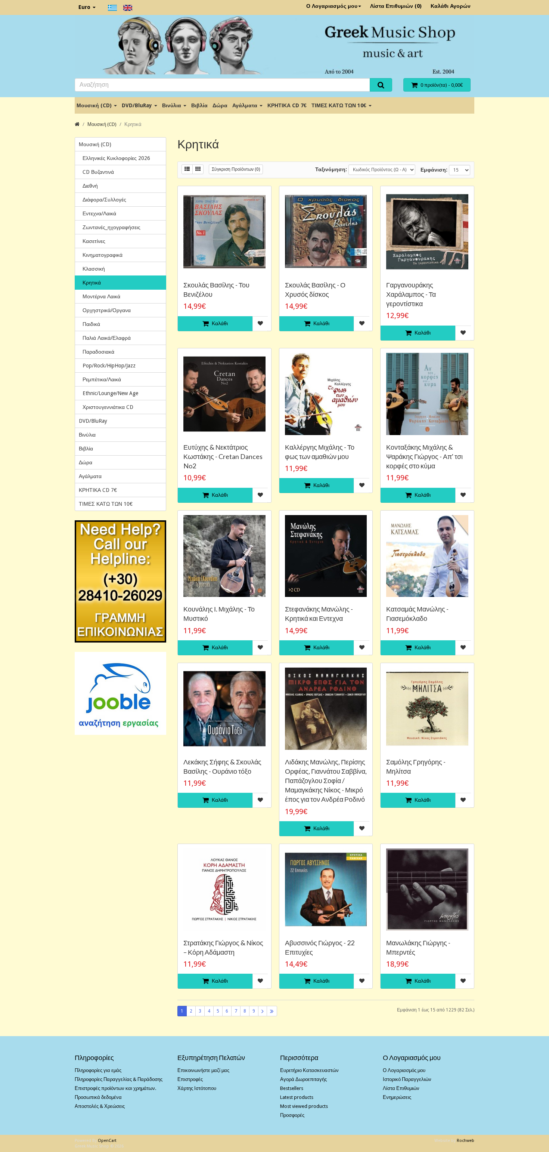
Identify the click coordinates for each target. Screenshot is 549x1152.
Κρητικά (133, 124)
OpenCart (107, 1140)
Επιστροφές (190, 1079)
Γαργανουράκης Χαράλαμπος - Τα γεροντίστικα (411, 294)
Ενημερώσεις (397, 1097)
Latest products (296, 1097)
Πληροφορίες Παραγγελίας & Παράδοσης (118, 1079)
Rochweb (465, 1140)
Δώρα (220, 105)
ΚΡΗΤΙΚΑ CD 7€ (287, 105)
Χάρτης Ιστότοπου (196, 1088)
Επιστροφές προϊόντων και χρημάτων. (115, 1088)
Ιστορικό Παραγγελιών (407, 1079)
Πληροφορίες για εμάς (98, 1070)
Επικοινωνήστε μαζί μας (203, 1070)
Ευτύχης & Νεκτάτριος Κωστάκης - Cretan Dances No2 (223, 456)
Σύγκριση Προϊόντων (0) (236, 169)
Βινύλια (172, 105)
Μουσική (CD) (95, 105)
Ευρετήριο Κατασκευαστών (309, 1070)
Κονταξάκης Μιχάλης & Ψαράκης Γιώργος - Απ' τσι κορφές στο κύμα (424, 456)
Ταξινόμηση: (331, 169)
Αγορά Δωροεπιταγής (303, 1079)
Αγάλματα (245, 105)
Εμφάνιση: (434, 170)
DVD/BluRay (137, 105)
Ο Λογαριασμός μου (331, 6)
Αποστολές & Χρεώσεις (100, 1106)
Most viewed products (304, 1106)
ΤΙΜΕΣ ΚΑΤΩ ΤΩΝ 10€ (339, 105)
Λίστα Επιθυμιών (401, 1088)
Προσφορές (292, 1115)
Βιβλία (199, 105)
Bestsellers (291, 1088)
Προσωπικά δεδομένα (98, 1097)
